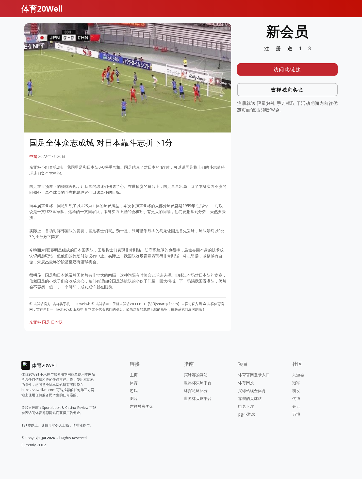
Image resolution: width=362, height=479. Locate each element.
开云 (296, 406)
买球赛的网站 (196, 375)
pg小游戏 (246, 414)
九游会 (298, 375)
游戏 (134, 390)
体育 (134, 382)
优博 (296, 398)
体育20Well (42, 8)
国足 (46, 322)
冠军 (296, 382)
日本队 (57, 322)
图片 (134, 398)
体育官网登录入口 (254, 375)
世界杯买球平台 (198, 382)
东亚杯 (35, 322)
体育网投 (246, 382)
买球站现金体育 (252, 390)
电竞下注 (246, 406)
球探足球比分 (196, 390)
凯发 (296, 390)
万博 (296, 414)
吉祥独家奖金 (287, 89)
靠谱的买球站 (250, 398)
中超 (33, 156)
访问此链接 (287, 69)
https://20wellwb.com (38, 389)
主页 (134, 375)
